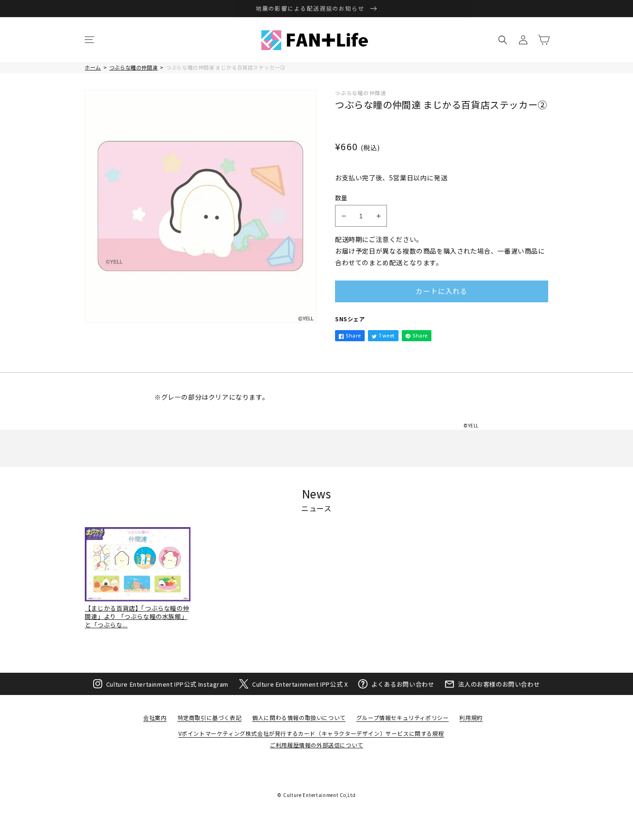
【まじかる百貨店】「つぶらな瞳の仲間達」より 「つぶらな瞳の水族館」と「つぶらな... (137, 616)
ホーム (93, 67)
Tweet (387, 335)
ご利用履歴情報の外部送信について (316, 745)
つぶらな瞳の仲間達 (133, 67)
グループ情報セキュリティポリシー (402, 717)
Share (353, 335)
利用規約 (470, 717)
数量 (341, 197)
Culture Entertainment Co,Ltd (319, 794)
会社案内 (154, 717)
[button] (89, 40)
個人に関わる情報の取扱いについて (299, 717)
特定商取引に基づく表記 (209, 717)
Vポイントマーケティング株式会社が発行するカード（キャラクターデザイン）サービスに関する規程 (311, 733)
